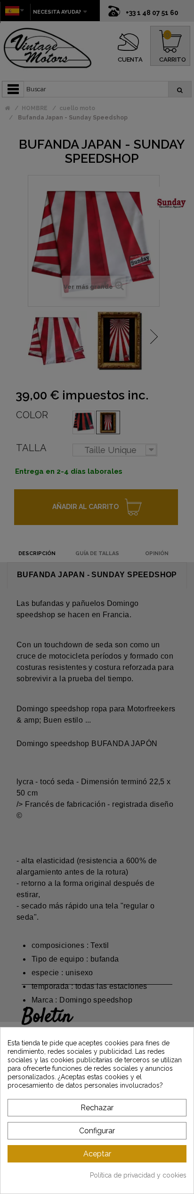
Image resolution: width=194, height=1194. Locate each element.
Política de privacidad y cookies (138, 1175)
